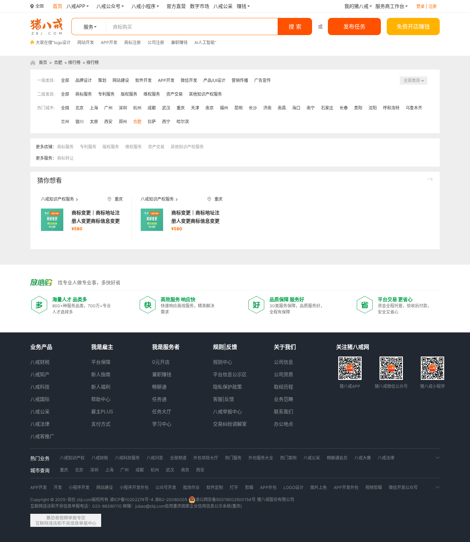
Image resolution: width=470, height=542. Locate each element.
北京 (79, 107)
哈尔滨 (183, 121)
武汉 (166, 107)
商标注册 (132, 42)
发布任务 (354, 26)
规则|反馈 (225, 346)
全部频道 (178, 457)
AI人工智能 (204, 42)
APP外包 (268, 487)
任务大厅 (161, 411)
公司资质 (283, 374)
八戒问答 (155, 457)
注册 (432, 6)
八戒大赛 (362, 457)
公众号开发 (166, 487)
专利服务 (106, 94)
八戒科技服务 (127, 457)
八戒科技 (40, 387)
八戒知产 (40, 374)
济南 (267, 107)
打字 (234, 487)
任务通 (159, 399)
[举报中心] (65, 520)
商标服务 (83, 94)
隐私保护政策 (227, 387)
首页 (43, 62)
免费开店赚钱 (413, 26)
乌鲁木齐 (414, 107)
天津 (195, 107)
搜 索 (295, 26)
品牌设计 (83, 80)
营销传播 (240, 80)
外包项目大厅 (205, 457)
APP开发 (109, 42)
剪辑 (249, 487)
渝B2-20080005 (171, 499)
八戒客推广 (42, 436)
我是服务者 (166, 346)
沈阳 (372, 107)
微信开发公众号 (403, 487)
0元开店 (161, 362)
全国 (65, 107)
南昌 (282, 107)
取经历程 (283, 387)
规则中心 (222, 362)
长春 (344, 107)
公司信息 (283, 362)
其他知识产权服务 (205, 94)
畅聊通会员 (337, 457)
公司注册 (156, 42)
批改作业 (191, 487)
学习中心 (161, 424)
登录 (420, 6)
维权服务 (151, 94)
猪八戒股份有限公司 (275, 499)
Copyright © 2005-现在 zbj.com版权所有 (69, 499)
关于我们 (285, 346)
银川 (79, 121)
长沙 (253, 107)
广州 (108, 107)
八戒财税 (40, 362)
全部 (65, 80)
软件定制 (214, 487)
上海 (94, 107)
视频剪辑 (373, 487)
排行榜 (74, 62)
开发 (58, 487)
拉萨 (152, 121)
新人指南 (100, 374)
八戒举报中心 (227, 411)
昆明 (238, 107)
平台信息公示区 (230, 374)
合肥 (58, 62)
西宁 (166, 121)
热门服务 (233, 457)
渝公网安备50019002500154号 (225, 499)
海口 (296, 107)
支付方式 (100, 424)
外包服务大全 (260, 457)
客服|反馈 (223, 399)
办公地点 (283, 424)
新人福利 (100, 387)
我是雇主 (102, 346)
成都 (152, 107)
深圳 (123, 107)
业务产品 (41, 346)
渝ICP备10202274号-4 (131, 499)
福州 (224, 107)
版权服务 (129, 94)
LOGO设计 (293, 487)
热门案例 (288, 457)
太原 (94, 121)
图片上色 (318, 487)
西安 (108, 121)
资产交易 (174, 94)
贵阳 (358, 107)
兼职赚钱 (179, 42)
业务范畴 (283, 399)
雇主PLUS (102, 411)
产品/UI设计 (214, 80)
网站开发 (85, 42)
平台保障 (100, 362)
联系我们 (283, 411)
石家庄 (327, 107)
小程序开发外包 (134, 487)
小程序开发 (79, 487)
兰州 (65, 121)
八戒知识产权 (72, 457)
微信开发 (189, 80)
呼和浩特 (391, 107)
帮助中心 (100, 399)
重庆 (181, 107)
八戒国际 (40, 399)
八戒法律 (40, 424)
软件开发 (143, 80)
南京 (209, 107)
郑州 (123, 121)
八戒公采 (40, 411)
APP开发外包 (346, 487)
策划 (102, 80)
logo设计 (62, 42)
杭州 (137, 107)
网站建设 (121, 80)
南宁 (311, 107)
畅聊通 (159, 387)
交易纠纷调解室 (230, 424)
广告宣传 (262, 80)
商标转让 (65, 158)
